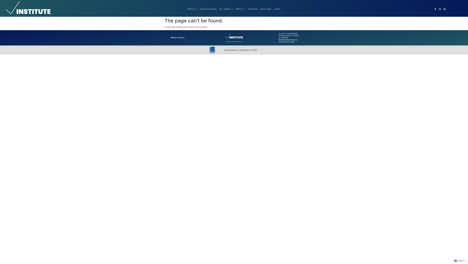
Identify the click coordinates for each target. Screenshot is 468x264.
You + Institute (224, 9)
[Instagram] (440, 9)
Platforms (239, 9)
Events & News (266, 9)
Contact (277, 9)
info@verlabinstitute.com (234, 42)
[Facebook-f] (435, 9)
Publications (253, 9)
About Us (191, 9)
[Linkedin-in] (445, 9)
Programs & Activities (208, 9)
